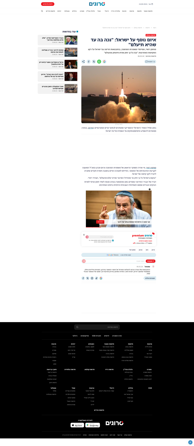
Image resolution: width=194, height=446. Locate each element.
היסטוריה (130, 391)
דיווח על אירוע (47, 4)
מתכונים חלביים (70, 394)
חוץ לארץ (130, 401)
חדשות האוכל (71, 401)
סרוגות (132, 11)
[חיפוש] (42, 11)
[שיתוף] (83, 62)
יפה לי (92, 401)
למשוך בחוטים (89, 347)
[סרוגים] (114, 423)
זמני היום (112, 435)
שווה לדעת (91, 394)
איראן (90, 127)
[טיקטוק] (96, 278)
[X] (94, 62)
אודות (85, 435)
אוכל (99, 11)
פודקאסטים (85, 336)
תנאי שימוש (104, 435)
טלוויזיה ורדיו (115, 11)
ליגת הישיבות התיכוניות (145, 379)
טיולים (74, 11)
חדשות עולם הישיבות (107, 357)
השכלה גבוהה (52, 376)
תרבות (124, 11)
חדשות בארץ (129, 347)
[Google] (104, 62)
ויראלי (107, 11)
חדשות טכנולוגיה (51, 394)
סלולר (54, 391)
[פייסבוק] (83, 278)
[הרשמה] (87, 236)
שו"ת (73, 357)
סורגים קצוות (90, 350)
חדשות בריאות (52, 372)
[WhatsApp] (99, 62)
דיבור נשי (149, 354)
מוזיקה (54, 354)
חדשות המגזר (148, 11)
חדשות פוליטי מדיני (127, 360)
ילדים (92, 405)
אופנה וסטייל (148, 357)
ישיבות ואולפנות (52, 379)
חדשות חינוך (53, 382)
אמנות (54, 360)
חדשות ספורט (147, 372)
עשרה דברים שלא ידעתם (106, 391)
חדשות (139, 11)
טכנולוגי (67, 11)
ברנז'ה (131, 354)
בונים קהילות (129, 372)
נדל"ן (131, 376)
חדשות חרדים (50, 11)
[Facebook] (89, 62)
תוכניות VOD (96, 336)
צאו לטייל (130, 398)
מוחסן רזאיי (151, 167)
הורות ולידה (148, 347)
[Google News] (101, 278)
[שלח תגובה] (84, 261)
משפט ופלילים (129, 350)
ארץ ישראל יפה (128, 394)
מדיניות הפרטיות (94, 435)
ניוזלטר (74, 336)
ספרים (54, 350)
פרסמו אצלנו (128, 435)
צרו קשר (119, 435)
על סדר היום (71, 350)
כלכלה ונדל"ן (90, 11)
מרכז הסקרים (117, 336)
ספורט (82, 11)
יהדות (59, 11)
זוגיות (150, 350)
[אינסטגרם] (92, 278)
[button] (150, 189)
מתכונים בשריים (70, 391)
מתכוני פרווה (71, 398)
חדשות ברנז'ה (110, 354)
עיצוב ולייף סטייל (89, 398)
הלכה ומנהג (71, 347)
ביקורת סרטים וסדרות (49, 357)
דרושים (106, 336)
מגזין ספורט (148, 376)
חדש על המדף (90, 391)
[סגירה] (84, 234)
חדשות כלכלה (128, 379)
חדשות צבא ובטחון (127, 357)
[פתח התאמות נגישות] (190, 442)
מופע (54, 364)
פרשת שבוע (71, 354)
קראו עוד (100, 222)
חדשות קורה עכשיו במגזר (106, 350)
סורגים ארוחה (71, 405)
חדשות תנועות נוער (108, 347)
